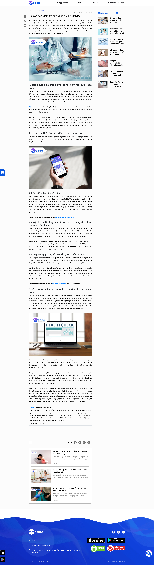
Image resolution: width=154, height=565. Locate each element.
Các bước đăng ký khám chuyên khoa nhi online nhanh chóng (117, 84)
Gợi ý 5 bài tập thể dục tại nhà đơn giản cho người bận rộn (70, 471)
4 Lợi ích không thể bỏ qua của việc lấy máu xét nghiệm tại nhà (70, 489)
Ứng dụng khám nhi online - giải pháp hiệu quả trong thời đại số (116, 20)
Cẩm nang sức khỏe (116, 3)
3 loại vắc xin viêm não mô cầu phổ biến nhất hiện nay (117, 41)
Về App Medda (62, 3)
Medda (32, 407)
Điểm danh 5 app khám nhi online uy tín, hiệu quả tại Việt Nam (117, 31)
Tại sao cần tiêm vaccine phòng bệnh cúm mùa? (116, 73)
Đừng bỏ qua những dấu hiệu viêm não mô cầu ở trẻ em (116, 63)
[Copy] (88, 442)
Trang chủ (31, 10)
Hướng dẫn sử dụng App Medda (116, 561)
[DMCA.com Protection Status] (97, 548)
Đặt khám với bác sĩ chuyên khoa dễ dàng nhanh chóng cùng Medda (117, 52)
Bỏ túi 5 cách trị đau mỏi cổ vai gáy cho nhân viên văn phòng (70, 452)
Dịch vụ (80, 3)
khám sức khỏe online (59, 283)
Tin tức (96, 3)
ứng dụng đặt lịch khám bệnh (64, 217)
